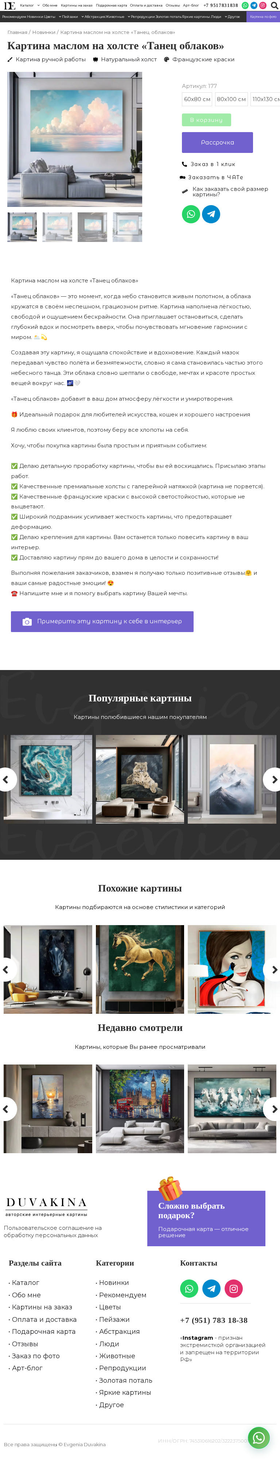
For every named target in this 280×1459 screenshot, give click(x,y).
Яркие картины (196, 17)
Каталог (27, 5)
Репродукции (143, 17)
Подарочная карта (111, 5)
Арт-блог (191, 5)
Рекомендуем (14, 17)
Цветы (49, 17)
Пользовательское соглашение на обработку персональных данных (53, 1231)
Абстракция (95, 17)
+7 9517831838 (220, 5)
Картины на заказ (77, 5)
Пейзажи (70, 17)
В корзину (206, 119)
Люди (216, 17)
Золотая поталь (169, 17)
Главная (17, 32)
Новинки (35, 17)
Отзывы (173, 5)
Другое (234, 17)
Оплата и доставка (146, 5)
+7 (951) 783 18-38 (214, 1320)
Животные (115, 17)
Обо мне (50, 5)
